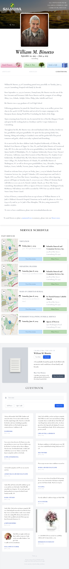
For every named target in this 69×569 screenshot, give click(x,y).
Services (33, 72)
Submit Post (59, 405)
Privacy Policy (30, 561)
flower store (56, 218)
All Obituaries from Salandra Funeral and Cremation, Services (57, 5)
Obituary (6, 72)
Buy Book (47, 357)
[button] (10, 248)
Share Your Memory (58, 376)
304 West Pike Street (53, 252)
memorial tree (27, 218)
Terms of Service (38, 561)
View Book (37, 357)
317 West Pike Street (52, 302)
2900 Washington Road (54, 325)
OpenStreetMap (36, 564)
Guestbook (61, 72)
